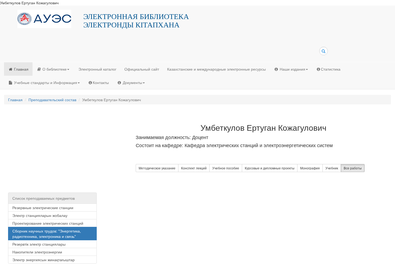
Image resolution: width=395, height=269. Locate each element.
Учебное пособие (225, 168)
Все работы (353, 168)
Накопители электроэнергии (37, 252)
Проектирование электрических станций (47, 223)
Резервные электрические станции (42, 207)
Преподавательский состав (52, 99)
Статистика (330, 69)
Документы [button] (132, 82)
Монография (310, 168)
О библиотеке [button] (54, 69)
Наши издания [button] (292, 69)
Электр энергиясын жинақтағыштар (43, 259)
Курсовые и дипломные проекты (270, 168)
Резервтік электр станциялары (39, 244)
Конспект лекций (194, 168)
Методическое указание (157, 168)
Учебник (331, 168)
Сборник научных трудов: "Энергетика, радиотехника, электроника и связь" (46, 233)
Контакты (101, 82)
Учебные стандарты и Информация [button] (45, 82)
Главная (20, 69)
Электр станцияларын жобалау (39, 215)
